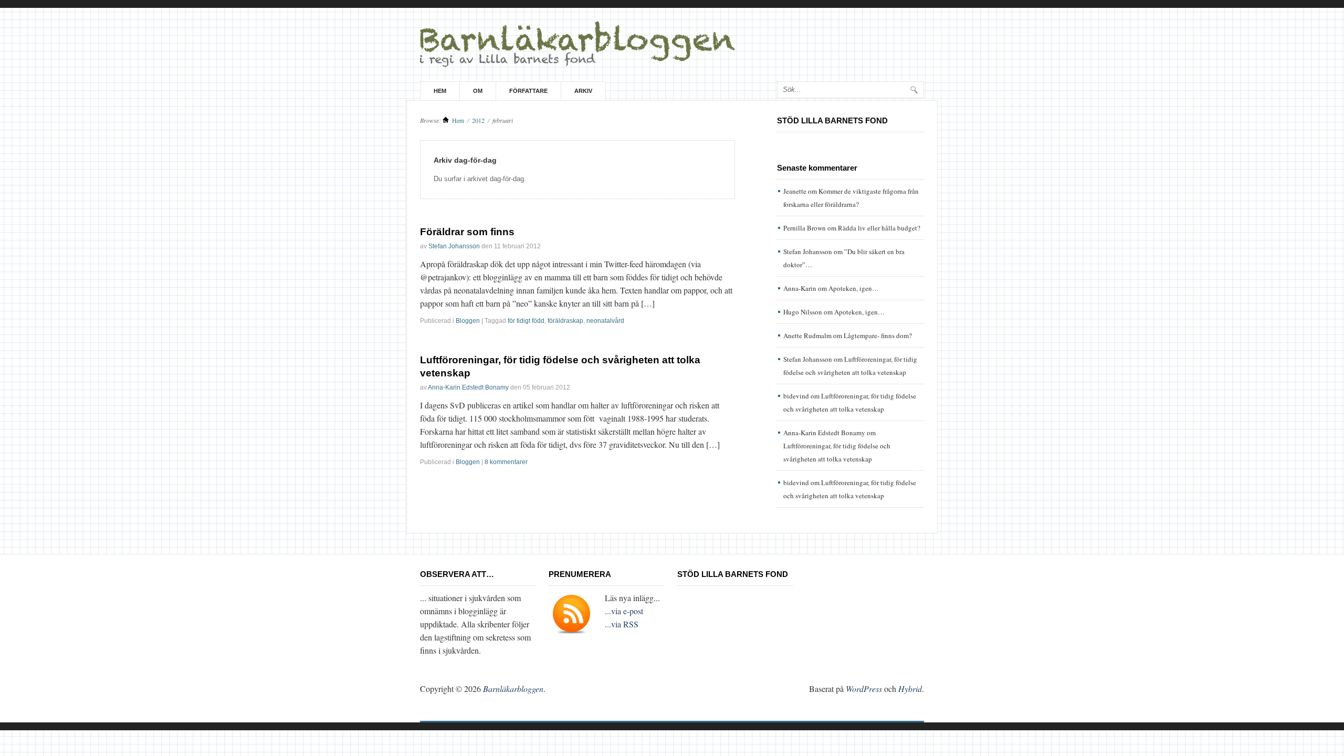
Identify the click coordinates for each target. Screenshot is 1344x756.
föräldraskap (565, 320)
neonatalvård (605, 320)
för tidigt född (526, 320)
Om (477, 91)
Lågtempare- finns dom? (878, 335)
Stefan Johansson (454, 246)
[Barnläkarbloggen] (672, 44)
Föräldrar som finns (467, 231)
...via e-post (624, 610)
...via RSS (621, 623)
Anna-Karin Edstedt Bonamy (468, 387)
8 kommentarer (506, 462)
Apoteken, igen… (853, 288)
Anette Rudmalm (807, 335)
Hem (440, 91)
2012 (478, 120)
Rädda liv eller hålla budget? (879, 228)
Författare (528, 91)
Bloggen (468, 320)
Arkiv (583, 91)
